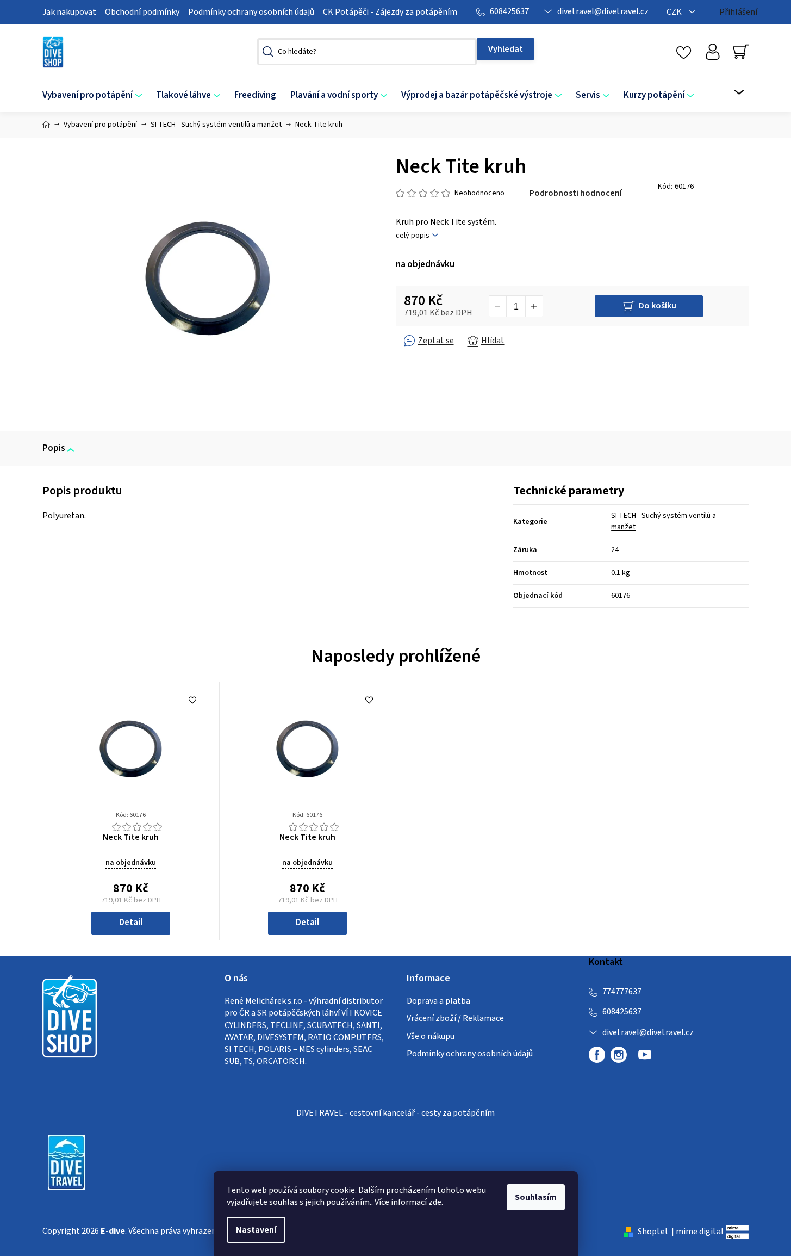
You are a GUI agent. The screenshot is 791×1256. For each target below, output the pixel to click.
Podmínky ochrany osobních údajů (251, 12)
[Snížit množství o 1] (498, 306)
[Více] (732, 92)
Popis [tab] (53, 448)
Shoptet (653, 1232)
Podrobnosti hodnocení (576, 193)
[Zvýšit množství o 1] (534, 306)
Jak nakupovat (69, 12)
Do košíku (657, 306)
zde (434, 1202)
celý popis (412, 236)
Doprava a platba (438, 1001)
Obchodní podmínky (142, 12)
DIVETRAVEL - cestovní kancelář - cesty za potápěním (395, 1113)
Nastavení (256, 1230)
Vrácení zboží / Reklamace (455, 1018)
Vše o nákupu (430, 1036)
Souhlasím (536, 1197)
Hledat (505, 49)
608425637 (509, 11)
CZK (675, 12)
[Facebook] (597, 1055)
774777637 (621, 992)
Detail (130, 922)
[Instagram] (619, 1055)
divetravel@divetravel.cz (603, 11)
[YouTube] (644, 1059)
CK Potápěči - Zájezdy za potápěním (390, 12)
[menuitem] (95, 95)
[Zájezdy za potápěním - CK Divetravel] (66, 1162)
